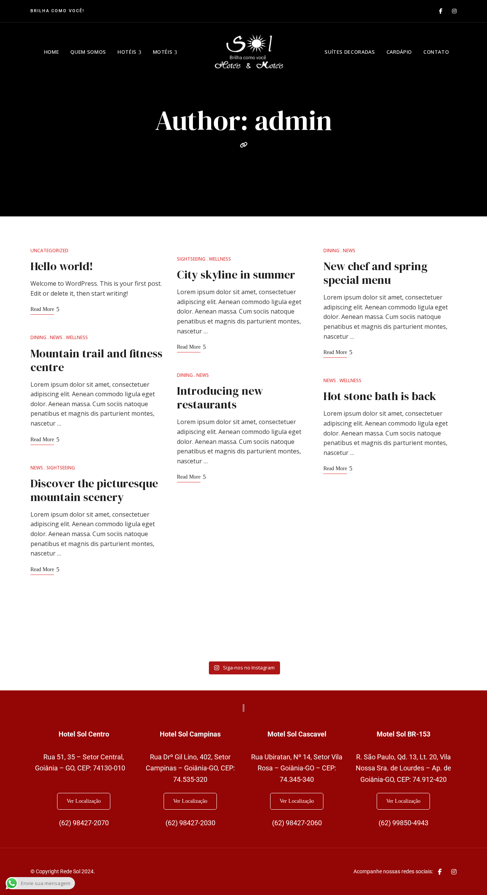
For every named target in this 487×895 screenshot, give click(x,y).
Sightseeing (60, 467)
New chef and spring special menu (375, 273)
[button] (83, 801)
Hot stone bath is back (379, 396)
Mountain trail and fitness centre (96, 360)
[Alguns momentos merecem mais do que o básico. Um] (208, 635)
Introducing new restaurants (220, 397)
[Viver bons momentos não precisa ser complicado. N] (279, 635)
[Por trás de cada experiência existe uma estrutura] (421, 635)
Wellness (77, 337)
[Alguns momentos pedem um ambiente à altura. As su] (65, 635)
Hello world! (61, 266)
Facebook (440, 11)
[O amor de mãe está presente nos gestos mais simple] (137, 635)
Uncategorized (49, 250)
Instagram (454, 11)
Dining (38, 337)
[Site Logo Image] (249, 52)
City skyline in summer (236, 274)
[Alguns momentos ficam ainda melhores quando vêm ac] (350, 635)
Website (243, 145)
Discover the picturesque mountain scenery (94, 490)
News (56, 337)
